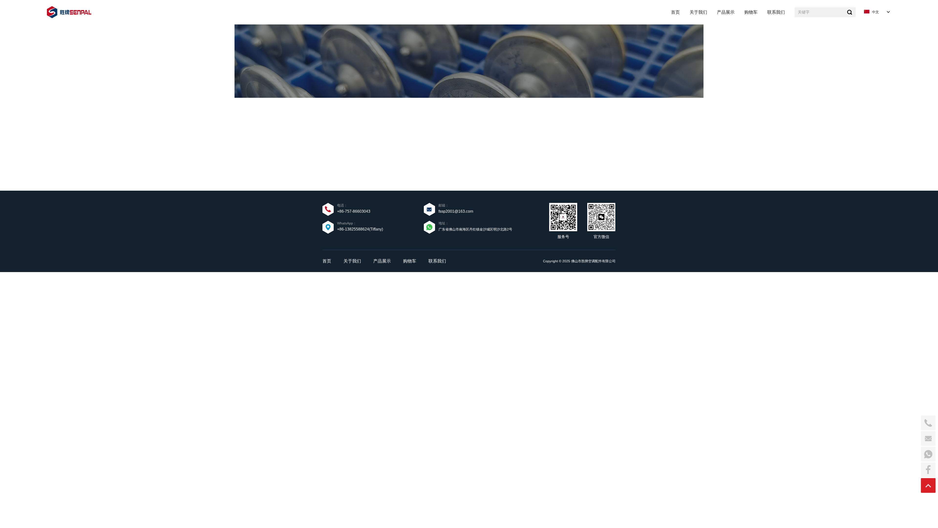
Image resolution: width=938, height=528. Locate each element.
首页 (326, 261)
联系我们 (437, 261)
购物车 (409, 261)
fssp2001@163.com (455, 211)
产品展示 (382, 261)
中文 (875, 12)
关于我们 (352, 261)
